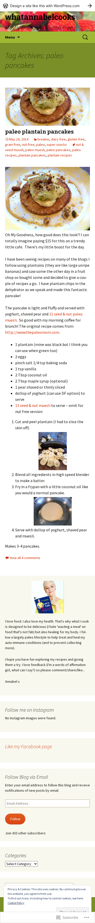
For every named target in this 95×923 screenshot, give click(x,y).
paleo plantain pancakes (39, 131)
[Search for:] (85, 37)
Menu (10, 37)
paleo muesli (35, 150)
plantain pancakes (32, 155)
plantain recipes (60, 155)
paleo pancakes (58, 150)
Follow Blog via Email (26, 777)
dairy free (58, 139)
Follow (15, 819)
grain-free (12, 144)
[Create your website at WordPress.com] (47, 5)
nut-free (28, 144)
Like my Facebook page (28, 746)
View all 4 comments (25, 557)
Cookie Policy (16, 903)
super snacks (57, 144)
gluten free (76, 139)
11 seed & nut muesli (32, 405)
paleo (40, 144)
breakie (43, 139)
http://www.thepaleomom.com (32, 332)
